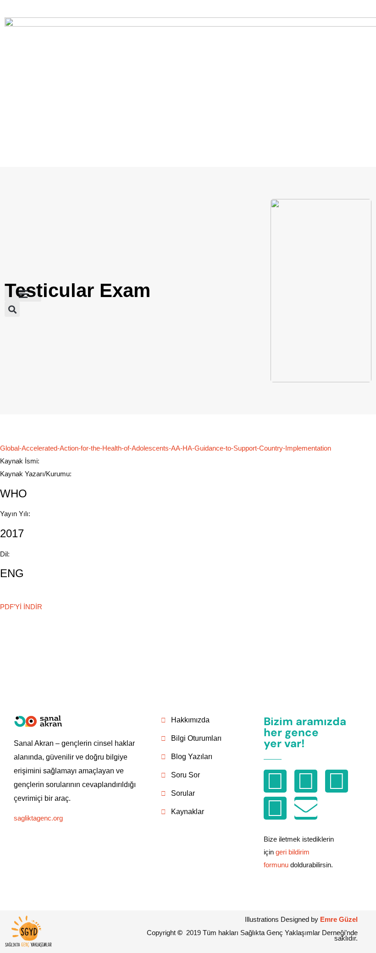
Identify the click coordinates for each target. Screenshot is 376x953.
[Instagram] (275, 781)
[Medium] (305, 781)
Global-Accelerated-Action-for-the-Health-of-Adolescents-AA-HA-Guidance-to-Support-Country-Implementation (165, 448)
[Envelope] (305, 808)
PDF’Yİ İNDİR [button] (21, 607)
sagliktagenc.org (38, 818)
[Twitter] (275, 808)
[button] (23, 294)
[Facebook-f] (336, 781)
